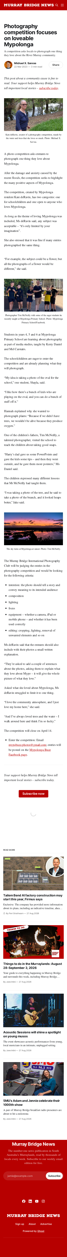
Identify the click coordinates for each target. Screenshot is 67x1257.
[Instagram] (43, 1201)
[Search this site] (56, 5)
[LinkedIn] (30, 1201)
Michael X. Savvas (25, 63)
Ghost (40, 1231)
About (32, 1224)
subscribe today (48, 88)
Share (55, 64)
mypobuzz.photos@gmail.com (27, 745)
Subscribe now (33, 794)
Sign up (19, 1224)
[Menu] (62, 5)
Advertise (46, 1224)
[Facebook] (23, 1201)
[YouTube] (36, 1201)
